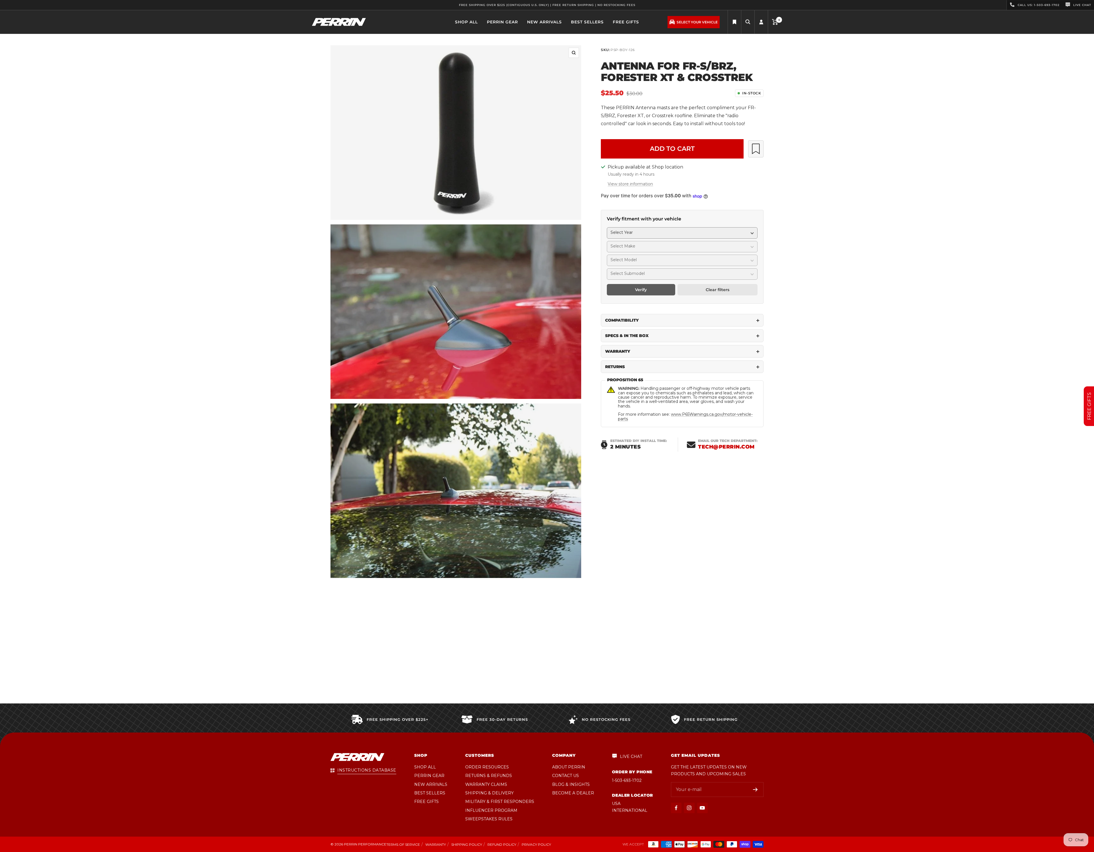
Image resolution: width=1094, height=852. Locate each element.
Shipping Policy (466, 844)
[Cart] (775, 22)
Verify (641, 290)
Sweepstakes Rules (489, 818)
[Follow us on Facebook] (676, 808)
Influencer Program (491, 810)
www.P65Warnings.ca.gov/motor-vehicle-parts (685, 416)
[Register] (755, 790)
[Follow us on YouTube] (702, 808)
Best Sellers (587, 22)
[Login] (761, 22)
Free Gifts (626, 22)
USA (616, 803)
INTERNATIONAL (629, 810)
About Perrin (568, 767)
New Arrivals (544, 22)
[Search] (734, 22)
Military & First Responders (499, 801)
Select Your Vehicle (697, 22)
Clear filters (717, 290)
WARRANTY (617, 351)
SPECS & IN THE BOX (627, 335)
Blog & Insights (571, 784)
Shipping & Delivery (489, 793)
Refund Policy (501, 844)
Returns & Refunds (488, 775)
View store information (630, 184)
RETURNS (615, 367)
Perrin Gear (502, 22)
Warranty (435, 844)
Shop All (466, 22)
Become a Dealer (573, 793)
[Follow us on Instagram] (689, 808)
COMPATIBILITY (622, 320)
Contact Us (565, 775)
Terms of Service (403, 844)
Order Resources (487, 767)
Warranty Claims (486, 784)
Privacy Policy (536, 844)
